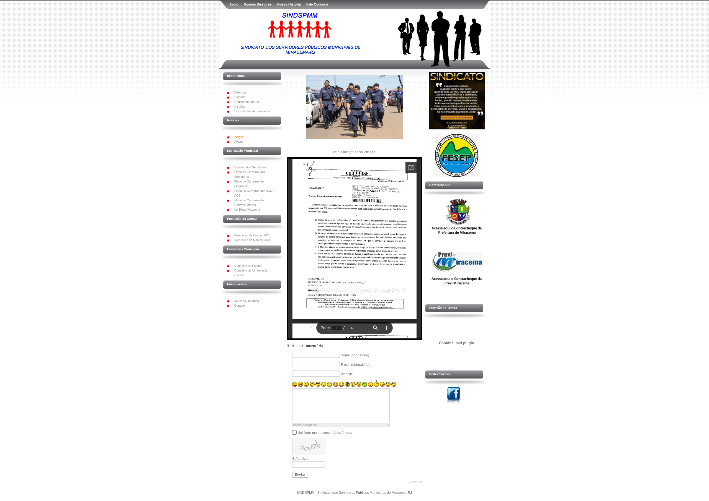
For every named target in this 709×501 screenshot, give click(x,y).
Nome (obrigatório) (355, 355)
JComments (415, 482)
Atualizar (302, 459)
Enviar (300, 475)
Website (347, 374)
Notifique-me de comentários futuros (324, 432)
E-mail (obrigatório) (355, 365)
